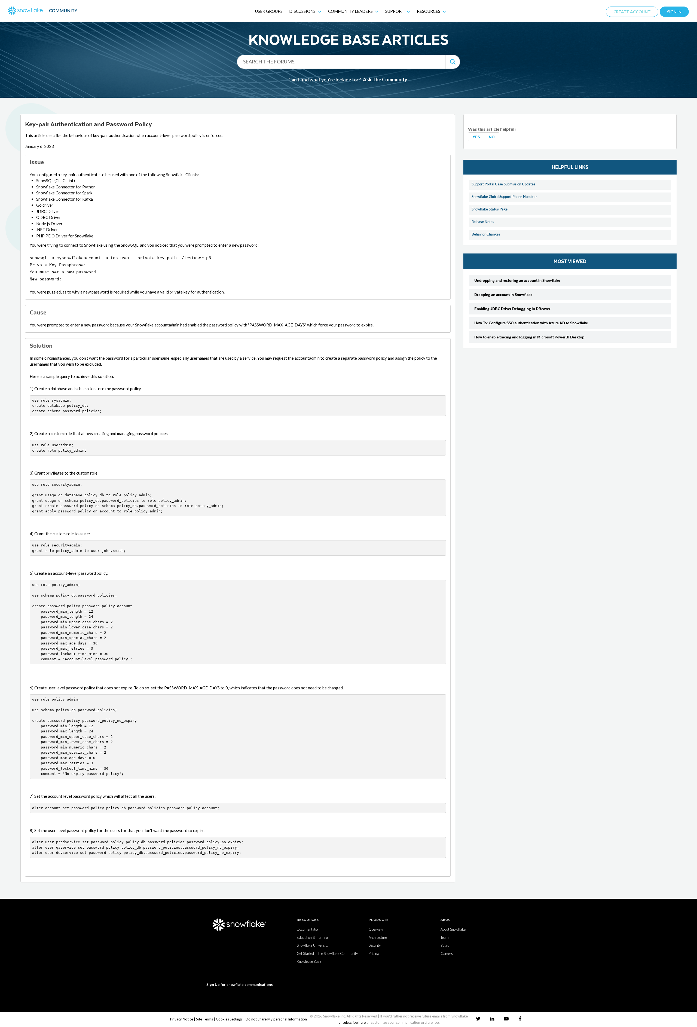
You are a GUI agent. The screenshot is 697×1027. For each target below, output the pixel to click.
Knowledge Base (309, 961)
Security (375, 945)
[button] (452, 62)
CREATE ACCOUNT (632, 11)
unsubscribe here (352, 1022)
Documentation (308, 929)
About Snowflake (453, 929)
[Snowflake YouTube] (506, 1018)
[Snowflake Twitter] (478, 1018)
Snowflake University (312, 945)
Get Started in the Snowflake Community (327, 953)
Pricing (374, 953)
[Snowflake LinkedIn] (492, 1018)
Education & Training (312, 937)
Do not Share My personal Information (276, 1019)
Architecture (378, 937)
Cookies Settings (229, 1019)
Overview (376, 929)
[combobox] (341, 61)
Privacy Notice (181, 1019)
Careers (447, 953)
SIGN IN (674, 11)
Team (445, 937)
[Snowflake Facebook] (520, 1018)
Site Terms (204, 1019)
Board (445, 945)
